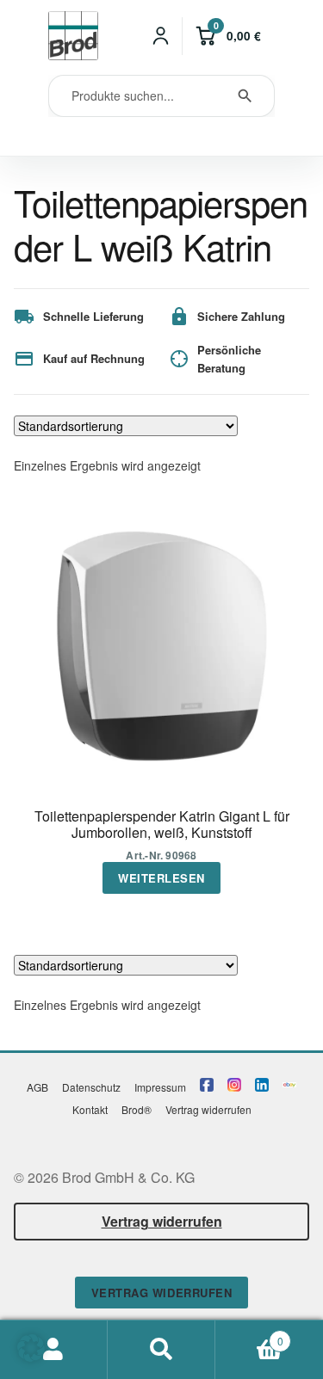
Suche (161, 1350)
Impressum (160, 1087)
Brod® (136, 1109)
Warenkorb (249, 1334)
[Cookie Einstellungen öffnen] (31, 1356)
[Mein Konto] (161, 36)
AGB (37, 1087)
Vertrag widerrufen (208, 1109)
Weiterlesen (161, 878)
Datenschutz (91, 1087)
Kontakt (90, 1109)
